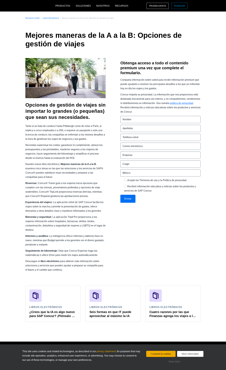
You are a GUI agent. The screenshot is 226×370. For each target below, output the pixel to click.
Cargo (124, 162)
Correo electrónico (131, 144)
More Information (190, 353)
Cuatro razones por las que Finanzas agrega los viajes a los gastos (172, 316)
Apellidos (125, 126)
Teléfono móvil (128, 135)
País (122, 171)
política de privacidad (181, 103)
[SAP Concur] (39, 6)
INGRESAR (179, 6)
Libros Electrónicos (51, 18)
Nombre (125, 117)
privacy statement (106, 351)
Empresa (125, 153)
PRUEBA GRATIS (157, 6)
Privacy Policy (174, 361)
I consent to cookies (161, 353)
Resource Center (32, 18)
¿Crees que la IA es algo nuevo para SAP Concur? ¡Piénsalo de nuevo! (52, 316)
